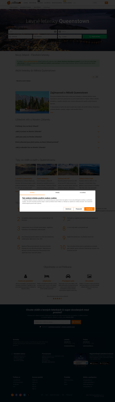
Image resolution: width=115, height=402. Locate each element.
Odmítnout (68, 209)
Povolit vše (89, 209)
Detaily (57, 192)
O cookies (83, 192)
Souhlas (32, 192)
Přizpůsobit (79, 209)
